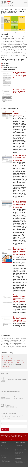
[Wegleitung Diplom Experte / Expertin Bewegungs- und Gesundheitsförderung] (7, 323)
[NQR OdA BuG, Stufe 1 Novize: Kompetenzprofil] (7, 114)
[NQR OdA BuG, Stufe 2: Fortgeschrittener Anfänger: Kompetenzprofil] (7, 158)
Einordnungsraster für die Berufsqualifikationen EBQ (19, 91)
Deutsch (11, 6)
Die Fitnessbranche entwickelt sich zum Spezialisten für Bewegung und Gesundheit (19, 75)
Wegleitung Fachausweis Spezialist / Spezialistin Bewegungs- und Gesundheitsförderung (20, 298)
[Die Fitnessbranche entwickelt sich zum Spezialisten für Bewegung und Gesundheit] (7, 79)
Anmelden (5, 429)
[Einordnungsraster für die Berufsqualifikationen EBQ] (7, 96)
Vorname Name (5, 418)
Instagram (11, 439)
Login (3, 6)
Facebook (18, 439)
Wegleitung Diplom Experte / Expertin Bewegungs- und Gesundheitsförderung (20, 319)
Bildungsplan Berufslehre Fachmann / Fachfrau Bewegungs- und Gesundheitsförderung (20, 251)
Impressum (4, 439)
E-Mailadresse (5, 424)
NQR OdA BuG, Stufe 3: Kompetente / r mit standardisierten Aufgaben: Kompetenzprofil (19, 204)
